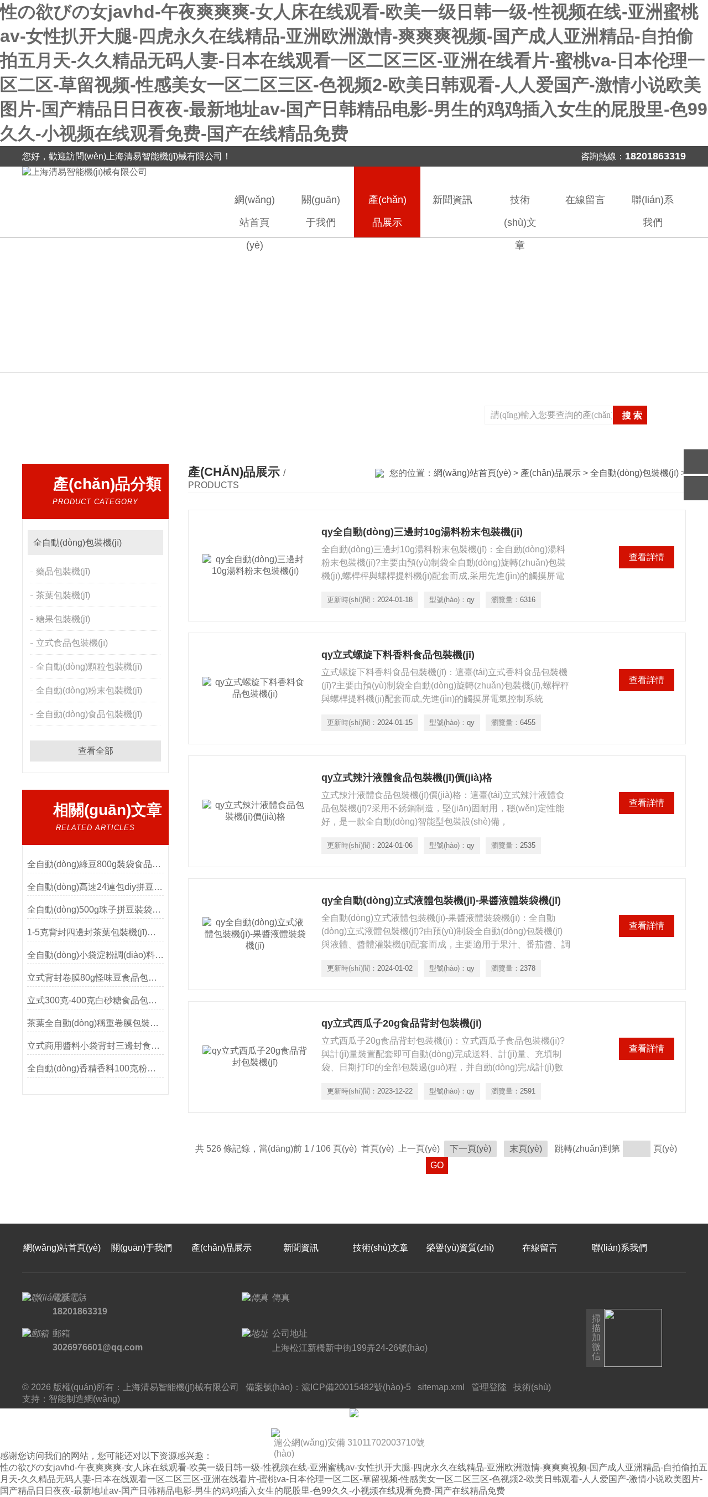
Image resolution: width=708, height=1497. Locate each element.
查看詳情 (646, 557)
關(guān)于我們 (320, 211)
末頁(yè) (525, 1148)
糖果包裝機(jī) (63, 619)
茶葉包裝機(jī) (63, 595)
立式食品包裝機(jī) (72, 643)
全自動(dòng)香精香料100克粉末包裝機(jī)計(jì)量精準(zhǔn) (95, 1068)
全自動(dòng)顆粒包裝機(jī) (89, 666)
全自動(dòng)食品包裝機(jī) (89, 714)
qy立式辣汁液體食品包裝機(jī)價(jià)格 (406, 777)
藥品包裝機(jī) (63, 571)
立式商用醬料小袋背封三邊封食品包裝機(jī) (95, 1045)
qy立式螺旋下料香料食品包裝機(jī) (398, 654)
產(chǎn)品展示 (387, 211)
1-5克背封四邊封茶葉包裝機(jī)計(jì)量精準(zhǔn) (95, 932)
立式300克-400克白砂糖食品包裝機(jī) (95, 1000)
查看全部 (95, 750)
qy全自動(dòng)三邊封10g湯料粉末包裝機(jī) (422, 531)
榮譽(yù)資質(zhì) (460, 1247)
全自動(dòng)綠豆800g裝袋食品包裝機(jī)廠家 (95, 864)
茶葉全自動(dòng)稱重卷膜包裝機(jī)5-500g (95, 1023)
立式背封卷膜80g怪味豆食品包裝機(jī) (95, 977)
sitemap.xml (441, 1387)
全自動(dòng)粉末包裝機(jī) (89, 690)
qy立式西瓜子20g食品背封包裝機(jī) (401, 1023)
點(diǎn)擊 (149, 542)
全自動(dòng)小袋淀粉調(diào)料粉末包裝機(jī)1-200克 (95, 955)
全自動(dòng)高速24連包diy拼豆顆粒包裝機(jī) (95, 887)
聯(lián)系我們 (653, 211)
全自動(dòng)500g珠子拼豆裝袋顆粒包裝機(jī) (95, 909)
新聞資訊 (452, 199)
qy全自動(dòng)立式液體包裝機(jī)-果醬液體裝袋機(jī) (441, 900)
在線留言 (585, 199)
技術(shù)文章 (520, 215)
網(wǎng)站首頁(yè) (255, 215)
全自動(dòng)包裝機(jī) (77, 542)
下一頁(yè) (470, 1148)
